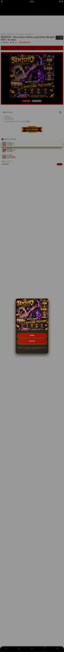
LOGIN (32, 335)
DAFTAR (32, 341)
